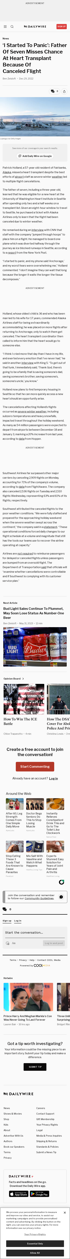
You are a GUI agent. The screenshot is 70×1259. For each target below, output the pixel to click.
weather (57, 176)
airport (19, 176)
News (7, 1108)
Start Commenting (35, 767)
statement (50, 527)
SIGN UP (61, 26)
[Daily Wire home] (35, 26)
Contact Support (45, 1113)
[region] (35, 1233)
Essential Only (35, 1243)
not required (25, 553)
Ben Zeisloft (9, 78)
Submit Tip (35, 1067)
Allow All (35, 1253)
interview (38, 230)
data (21, 438)
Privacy (8, 1157)
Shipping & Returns (46, 1141)
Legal (39, 1130)
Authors (8, 1141)
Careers (40, 1108)
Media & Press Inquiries (49, 1135)
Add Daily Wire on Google (37, 156)
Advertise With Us (13, 1135)
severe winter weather (32, 411)
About (7, 1130)
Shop (6, 1119)
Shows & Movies (13, 1113)
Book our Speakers (14, 1146)
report (12, 252)
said (43, 567)
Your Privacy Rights (47, 1124)
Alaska (7, 172)
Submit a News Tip (46, 1152)
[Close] (64, 1212)
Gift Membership (45, 1119)
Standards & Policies (47, 1146)
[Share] (64, 91)
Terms (7, 1152)
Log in (53, 778)
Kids (6, 1124)
